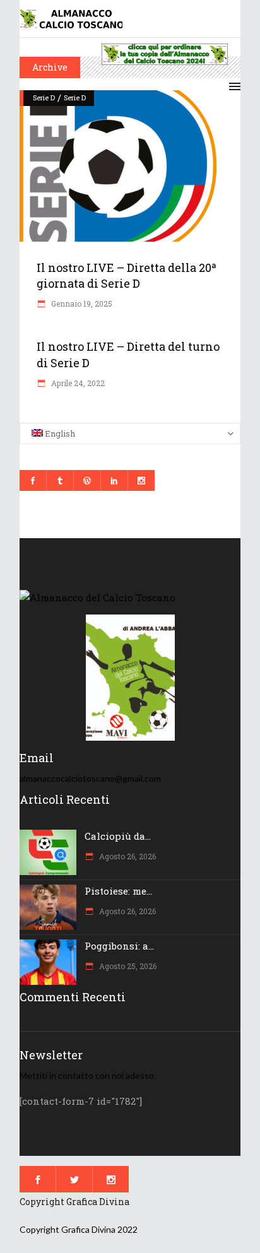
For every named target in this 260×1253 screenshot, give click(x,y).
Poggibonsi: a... (119, 945)
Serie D (44, 97)
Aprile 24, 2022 (77, 383)
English (59, 433)
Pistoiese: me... (118, 891)
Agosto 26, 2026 (126, 856)
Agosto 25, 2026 (127, 966)
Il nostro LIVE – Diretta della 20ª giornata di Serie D (126, 275)
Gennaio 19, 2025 (80, 303)
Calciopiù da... (118, 836)
